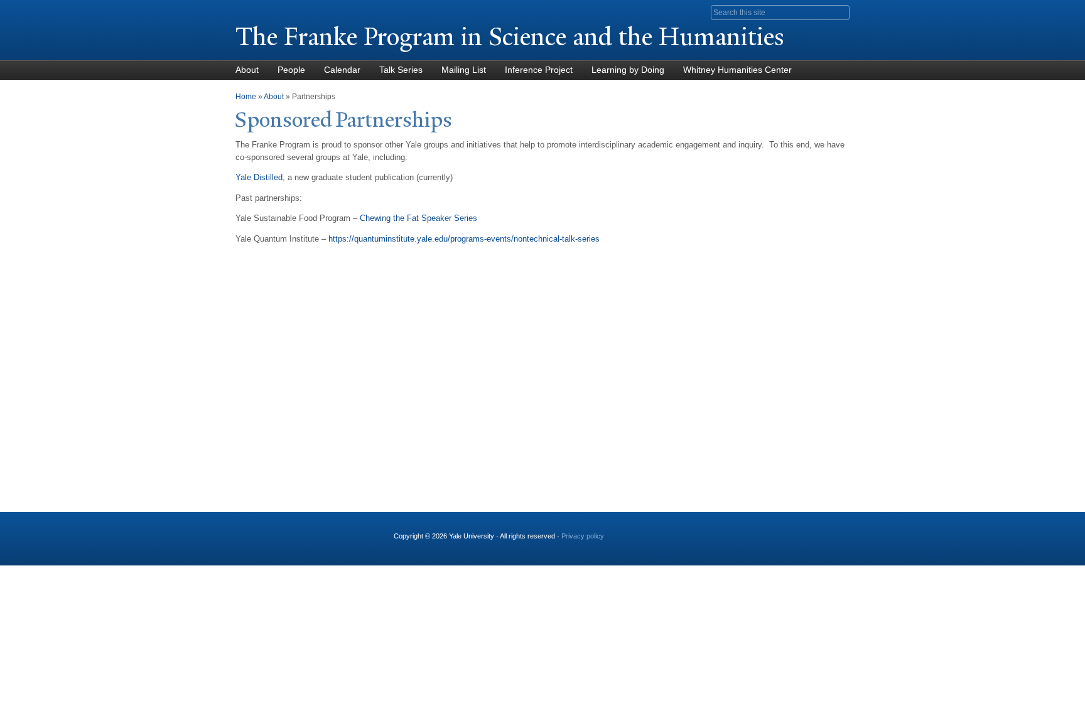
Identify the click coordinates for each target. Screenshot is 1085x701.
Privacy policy (582, 536)
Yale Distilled (259, 177)
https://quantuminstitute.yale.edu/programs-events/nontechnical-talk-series (464, 238)
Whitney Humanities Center (737, 70)
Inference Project (539, 70)
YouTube (717, 530)
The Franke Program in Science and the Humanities (509, 37)
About (247, 70)
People (291, 70)
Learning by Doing (627, 70)
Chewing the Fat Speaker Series (418, 218)
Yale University (270, 10)
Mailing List (463, 70)
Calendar (342, 70)
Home (245, 96)
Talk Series (401, 70)
